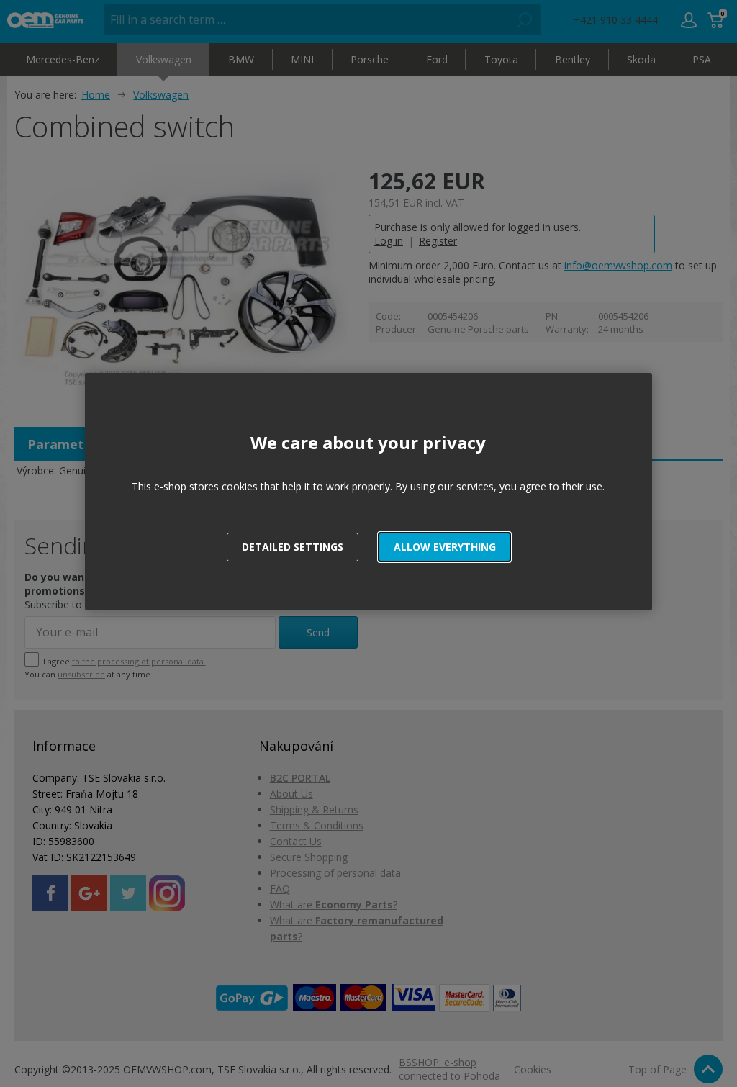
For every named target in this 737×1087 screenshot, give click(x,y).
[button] (444, 547)
